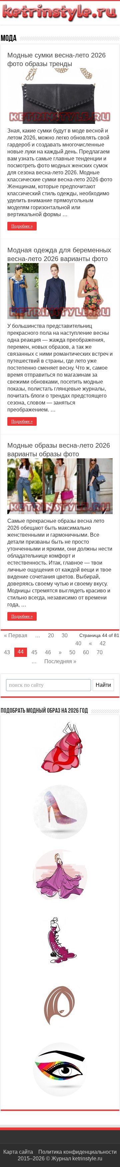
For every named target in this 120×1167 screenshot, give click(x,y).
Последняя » (60, 661)
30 (65, 635)
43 (7, 652)
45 (34, 652)
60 (86, 652)
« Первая (15, 635)
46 (48, 652)
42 (103, 643)
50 (72, 652)
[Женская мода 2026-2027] (60, 12)
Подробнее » (22, 226)
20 (51, 635)
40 (78, 643)
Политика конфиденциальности (77, 1152)
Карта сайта (18, 1152)
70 (100, 652)
